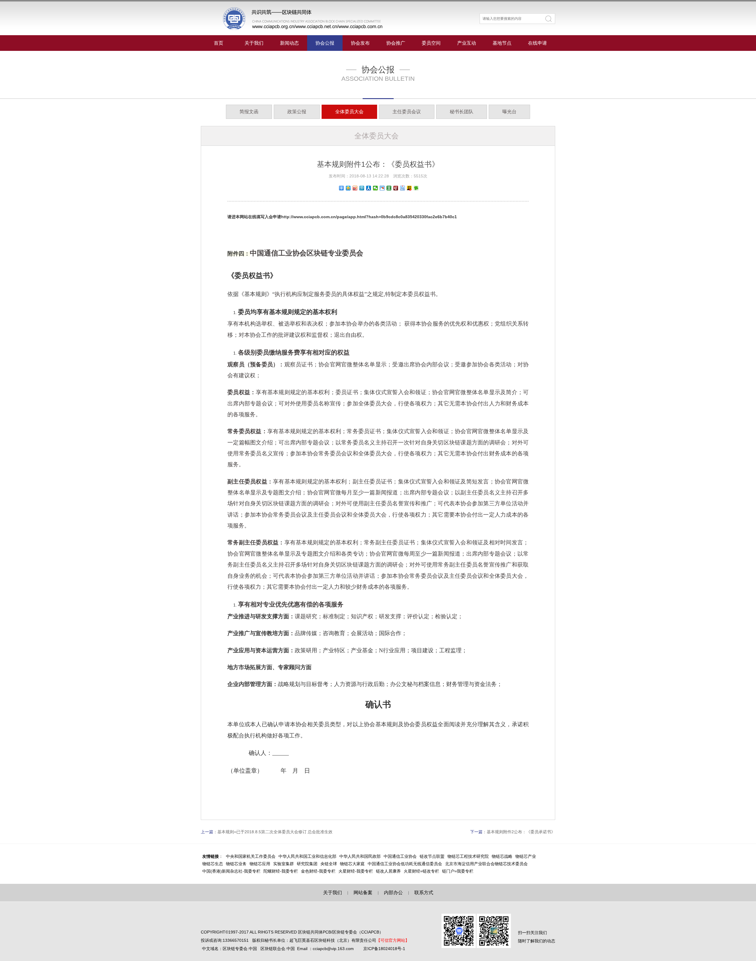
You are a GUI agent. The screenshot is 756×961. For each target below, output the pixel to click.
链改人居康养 (388, 871)
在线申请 (537, 43)
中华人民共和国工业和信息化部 (307, 856)
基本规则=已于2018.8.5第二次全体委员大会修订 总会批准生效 (275, 831)
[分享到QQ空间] (348, 188)
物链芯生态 (212, 863)
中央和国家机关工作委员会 (251, 856)
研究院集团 (307, 863)
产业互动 (466, 43)
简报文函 (248, 111)
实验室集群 (283, 863)
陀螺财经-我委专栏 (280, 871)
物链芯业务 (236, 863)
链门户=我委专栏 (457, 871)
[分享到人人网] (368, 188)
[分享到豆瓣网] (389, 188)
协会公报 (324, 43)
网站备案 (362, 892)
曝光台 (509, 111)
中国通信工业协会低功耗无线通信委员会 (405, 863)
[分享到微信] (375, 188)
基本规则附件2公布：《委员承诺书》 (521, 831)
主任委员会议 (406, 111)
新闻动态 (289, 43)
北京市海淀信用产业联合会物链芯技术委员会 (486, 863)
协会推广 (395, 43)
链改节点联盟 (432, 856)
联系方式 (423, 892)
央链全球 (328, 863)
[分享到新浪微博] (355, 188)
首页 (218, 43)
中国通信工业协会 (400, 856)
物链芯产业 (525, 856)
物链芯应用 (260, 863)
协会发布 (360, 43)
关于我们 (254, 43)
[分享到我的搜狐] (409, 188)
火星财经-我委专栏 (355, 871)
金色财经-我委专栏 (318, 871)
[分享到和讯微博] (395, 188)
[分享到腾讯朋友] (416, 188)
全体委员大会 (349, 111)
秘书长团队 (461, 111)
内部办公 (393, 892)
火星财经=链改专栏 (421, 871)
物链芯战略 (502, 856)
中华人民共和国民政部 (360, 856)
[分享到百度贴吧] (402, 188)
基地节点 (502, 43)
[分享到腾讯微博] (361, 188)
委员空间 (431, 43)
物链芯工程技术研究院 (468, 856)
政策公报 (296, 111)
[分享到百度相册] (382, 188)
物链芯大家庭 (352, 863)
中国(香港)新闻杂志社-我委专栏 (231, 871)
